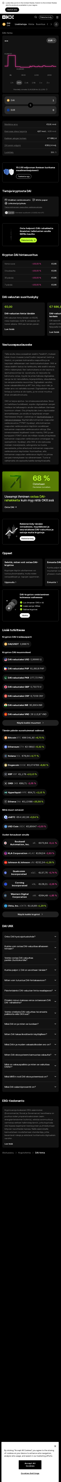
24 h (19, 82)
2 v (48, 82)
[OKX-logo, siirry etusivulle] (8, 17)
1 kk (33, 82)
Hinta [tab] (31, 24)
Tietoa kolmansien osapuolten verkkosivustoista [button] (23, 207)
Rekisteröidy (46, 17)
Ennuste (51, 582)
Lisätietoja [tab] (21, 24)
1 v (40, 82)
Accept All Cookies (30, 1464)
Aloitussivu (8, 1152)
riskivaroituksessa (13, 420)
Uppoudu (10, 582)
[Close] (55, 1446)
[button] (35, 17)
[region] (30, 1462)
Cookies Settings (30, 1473)
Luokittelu (9, 152)
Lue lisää (9, 329)
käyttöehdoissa (44, 417)
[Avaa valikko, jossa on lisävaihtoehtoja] (57, 17)
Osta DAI (9, 507)
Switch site (12, 10)
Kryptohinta (24, 1152)
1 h (11, 82)
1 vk (26, 82)
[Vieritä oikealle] (51, 24)
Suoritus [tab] (40, 24)
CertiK (11, 213)
